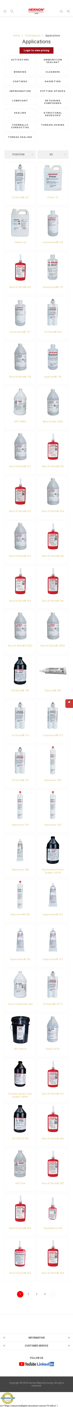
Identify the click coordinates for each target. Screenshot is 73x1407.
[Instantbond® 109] (52, 222)
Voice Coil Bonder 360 (20, 1004)
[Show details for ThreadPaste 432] (52, 1208)
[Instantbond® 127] (20, 312)
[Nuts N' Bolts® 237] (20, 536)
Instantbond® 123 (53, 287)
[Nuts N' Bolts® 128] (20, 357)
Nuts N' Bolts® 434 (53, 1273)
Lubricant (20, 100)
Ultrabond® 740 (20, 690)
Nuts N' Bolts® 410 (53, 1093)
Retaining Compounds (53, 101)
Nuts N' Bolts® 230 (53, 466)
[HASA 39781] (52, 1029)
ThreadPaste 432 (52, 1228)
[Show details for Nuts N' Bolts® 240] (52, 536)
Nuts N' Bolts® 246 (53, 600)
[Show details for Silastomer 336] (52, 805)
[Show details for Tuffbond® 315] (20, 715)
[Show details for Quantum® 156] (52, 357)
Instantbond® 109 (53, 242)
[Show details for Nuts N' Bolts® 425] (20, 581)
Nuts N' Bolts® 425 (20, 600)
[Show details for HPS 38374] (20, 1029)
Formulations (32, 35)
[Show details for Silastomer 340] (20, 850)
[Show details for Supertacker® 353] (20, 939)
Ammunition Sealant (53, 60)
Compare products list (68, 11)
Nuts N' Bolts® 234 (53, 511)
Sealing (20, 113)
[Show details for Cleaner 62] (20, 222)
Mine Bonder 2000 (53, 421)
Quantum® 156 (52, 376)
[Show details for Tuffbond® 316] (20, 760)
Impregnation (20, 91)
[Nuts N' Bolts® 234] (52, 491)
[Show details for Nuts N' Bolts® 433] (20, 1253)
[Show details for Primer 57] (52, 177)
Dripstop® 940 (53, 690)
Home (16, 35)
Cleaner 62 (20, 242)
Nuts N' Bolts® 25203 (20, 645)
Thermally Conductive (20, 126)
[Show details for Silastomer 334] (20, 805)
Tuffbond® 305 (53, 331)
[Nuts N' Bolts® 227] (20, 446)
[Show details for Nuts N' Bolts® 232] (20, 491)
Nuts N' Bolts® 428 (53, 1183)
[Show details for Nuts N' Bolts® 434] (52, 1253)
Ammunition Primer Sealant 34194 (53, 871)
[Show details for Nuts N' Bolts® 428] (52, 1163)
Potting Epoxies (53, 91)
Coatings (20, 81)
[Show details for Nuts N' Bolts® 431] (20, 267)
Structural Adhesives (53, 114)
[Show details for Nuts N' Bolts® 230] (52, 446)
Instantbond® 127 (20, 331)
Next (53, 1294)
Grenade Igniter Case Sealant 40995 (20, 1095)
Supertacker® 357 (53, 959)
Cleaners (53, 72)
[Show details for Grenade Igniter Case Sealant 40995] (20, 1074)
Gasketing (53, 81)
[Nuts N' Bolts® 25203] (20, 625)
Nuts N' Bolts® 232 (20, 511)
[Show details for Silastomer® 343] (20, 894)
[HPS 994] (20, 1163)
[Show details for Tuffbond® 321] (20, 177)
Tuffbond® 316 (20, 780)
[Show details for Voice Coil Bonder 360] (20, 984)
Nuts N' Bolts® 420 (53, 1138)
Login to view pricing (36, 50)
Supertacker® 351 (53, 914)
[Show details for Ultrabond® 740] (20, 670)
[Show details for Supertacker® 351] (52, 894)
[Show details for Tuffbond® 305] (52, 312)
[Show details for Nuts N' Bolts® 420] (52, 1118)
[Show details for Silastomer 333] (52, 760)
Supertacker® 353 (20, 959)
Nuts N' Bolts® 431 (20, 287)
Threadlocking (53, 125)
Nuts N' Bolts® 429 (20, 1228)
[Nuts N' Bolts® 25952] (52, 625)
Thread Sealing (20, 137)
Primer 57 (53, 197)
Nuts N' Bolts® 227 (20, 466)
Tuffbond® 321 (20, 197)
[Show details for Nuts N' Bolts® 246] (52, 581)
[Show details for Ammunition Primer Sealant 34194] (52, 850)
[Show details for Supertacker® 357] (52, 939)
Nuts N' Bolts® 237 (20, 556)
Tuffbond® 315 (20, 735)
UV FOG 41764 (20, 1138)
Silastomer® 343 (20, 914)
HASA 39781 (53, 1048)
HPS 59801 (20, 421)
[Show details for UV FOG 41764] (20, 1118)
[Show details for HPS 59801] (20, 401)
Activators (20, 59)
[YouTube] (27, 1364)
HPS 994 (20, 1183)
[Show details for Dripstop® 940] (52, 670)
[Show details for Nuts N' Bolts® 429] (20, 1208)
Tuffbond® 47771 (53, 1004)
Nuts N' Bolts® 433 (20, 1273)
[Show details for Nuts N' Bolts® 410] (52, 1074)
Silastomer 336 (52, 824)
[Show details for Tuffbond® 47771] (52, 984)
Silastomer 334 (20, 824)
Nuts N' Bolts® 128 (20, 376)
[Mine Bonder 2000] (52, 401)
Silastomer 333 (52, 780)
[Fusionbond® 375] (52, 715)
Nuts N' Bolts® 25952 (53, 645)
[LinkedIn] (45, 1364)
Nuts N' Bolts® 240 (53, 556)
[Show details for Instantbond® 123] (52, 267)
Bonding (20, 72)
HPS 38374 (20, 1048)
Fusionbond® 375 (53, 735)
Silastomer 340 (20, 869)
